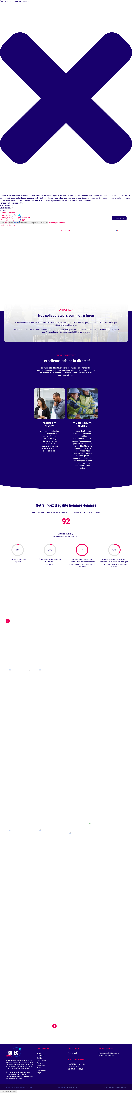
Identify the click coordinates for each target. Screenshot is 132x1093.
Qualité (39, 1058)
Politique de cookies (109, 1087)
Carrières (40, 1063)
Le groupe (40, 1056)
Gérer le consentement (8, 1092)
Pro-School (41, 1065)
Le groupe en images (106, 1056)
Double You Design (71, 1087)
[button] (66, 98)
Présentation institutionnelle (108, 1053)
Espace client (41, 1070)
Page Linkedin (73, 1053)
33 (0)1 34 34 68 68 (78, 1069)
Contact (39, 1068)
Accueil (39, 1053)
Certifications (41, 1060)
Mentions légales (121, 1087)
